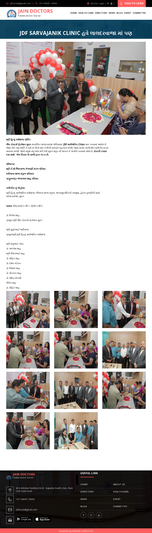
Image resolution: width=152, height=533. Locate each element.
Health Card (134, 3)
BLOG (83, 506)
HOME (84, 484)
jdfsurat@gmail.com (20, 3)
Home (73, 12)
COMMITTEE (120, 506)
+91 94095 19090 (48, 3)
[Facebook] (108, 3)
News (112, 12)
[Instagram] (91, 515)
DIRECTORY (87, 491)
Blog (120, 12)
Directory (101, 12)
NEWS (83, 498)
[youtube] (111, 3)
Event (127, 12)
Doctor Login (97, 3)
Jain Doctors (35, 12)
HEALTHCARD (121, 491)
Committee (139, 12)
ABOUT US (119, 484)
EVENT (117, 498)
